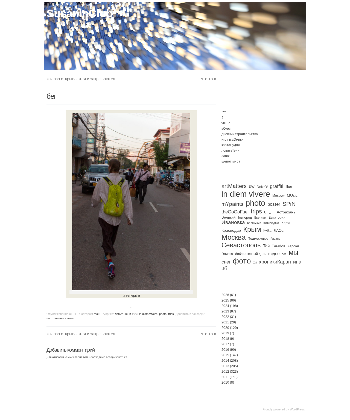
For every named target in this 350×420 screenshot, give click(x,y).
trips (171, 313)
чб (224, 268)
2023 (225, 311)
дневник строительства (239, 134)
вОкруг (226, 129)
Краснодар (231, 230)
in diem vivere (148, 313)
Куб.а (267, 230)
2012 (225, 371)
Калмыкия (254, 223)
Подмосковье (258, 238)
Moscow (278, 195)
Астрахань (286, 212)
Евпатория (277, 217)
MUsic (292, 195)
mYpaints (232, 204)
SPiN (289, 204)
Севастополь (241, 245)
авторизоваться (116, 356)
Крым (252, 229)
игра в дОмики (232, 139)
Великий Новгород (236, 217)
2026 (225, 295)
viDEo (226, 123)
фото (242, 261)
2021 (225, 322)
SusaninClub (79, 13)
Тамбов (278, 246)
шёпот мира (230, 161)
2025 (225, 300)
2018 (225, 339)
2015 (225, 355)
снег (226, 262)
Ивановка (233, 222)
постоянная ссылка (60, 318)
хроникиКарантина (280, 262)
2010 (225, 382)
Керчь (286, 223)
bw (252, 186)
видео (273, 253)
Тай (266, 246)
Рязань (275, 238)
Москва (233, 237)
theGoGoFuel (235, 212)
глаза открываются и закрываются (80, 78)
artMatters (234, 186)
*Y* (223, 112)
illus (288, 186)
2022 (225, 317)
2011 (225, 377)
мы (293, 252)
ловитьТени (123, 313)
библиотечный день (250, 254)
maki (97, 313)
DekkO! (262, 187)
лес (284, 254)
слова (226, 156)
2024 (225, 306)
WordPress (297, 409)
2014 (225, 361)
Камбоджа (271, 223)
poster (273, 204)
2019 (225, 333)
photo (163, 313)
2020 (225, 328)
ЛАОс (279, 230)
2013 (225, 366)
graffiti (276, 186)
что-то (208, 78)
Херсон (293, 246)
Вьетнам (260, 217)
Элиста (227, 254)
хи (255, 262)
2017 (225, 344)
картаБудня (230, 145)
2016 (225, 350)
